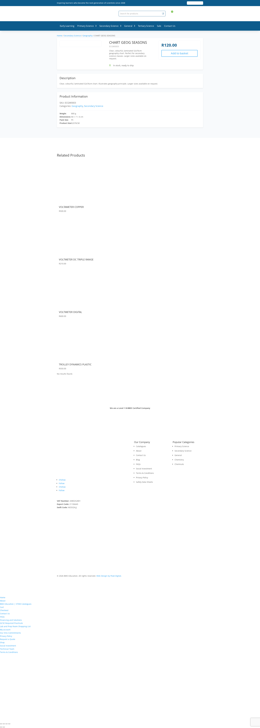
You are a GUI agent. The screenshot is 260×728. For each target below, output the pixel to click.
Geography (87, 35)
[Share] (6, 723)
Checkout (4, 610)
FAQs (138, 464)
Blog (138, 459)
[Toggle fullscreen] (4, 723)
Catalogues (141, 446)
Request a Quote (7, 639)
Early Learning (67, 25)
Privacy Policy (142, 477)
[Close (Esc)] (9, 723)
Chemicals (179, 464)
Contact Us (169, 25)
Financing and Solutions (11, 620)
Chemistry (179, 459)
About (138, 450)
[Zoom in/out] (1, 723)
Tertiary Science (146, 25)
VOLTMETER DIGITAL (70, 312)
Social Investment (144, 468)
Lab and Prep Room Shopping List (15, 626)
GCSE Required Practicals (11, 623)
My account (5, 629)
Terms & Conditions (145, 473)
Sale (159, 25)
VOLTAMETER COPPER (71, 207)
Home (59, 35)
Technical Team (7, 649)
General (128, 25)
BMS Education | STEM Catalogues (15, 604)
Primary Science (85, 25)
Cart (2, 607)
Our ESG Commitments (10, 633)
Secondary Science (108, 25)
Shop (2, 642)
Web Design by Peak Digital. (109, 576)
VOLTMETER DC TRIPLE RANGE (76, 259)
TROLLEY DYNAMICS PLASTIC (75, 364)
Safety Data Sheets (144, 482)
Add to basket (179, 53)
